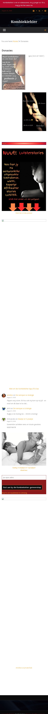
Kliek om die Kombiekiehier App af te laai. (24, 389)
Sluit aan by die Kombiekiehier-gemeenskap (22, 487)
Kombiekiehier (24, 21)
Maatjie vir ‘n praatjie (25, 419)
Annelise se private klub (24, 668)
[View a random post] (45, 30)
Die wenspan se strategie (25, 395)
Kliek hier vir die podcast (24, 213)
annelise (10, 395)
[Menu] (4, 30)
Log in (4, 143)
